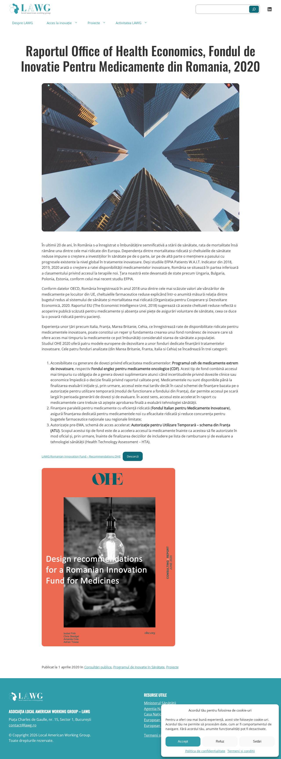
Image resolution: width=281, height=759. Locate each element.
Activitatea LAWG (128, 22)
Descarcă (133, 456)
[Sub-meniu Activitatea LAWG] (146, 22)
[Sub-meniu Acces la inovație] (76, 22)
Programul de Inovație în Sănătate (138, 667)
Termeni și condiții (241, 751)
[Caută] (254, 9)
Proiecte (94, 22)
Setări (257, 741)
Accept (183, 741)
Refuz (220, 741)
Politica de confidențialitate (205, 751)
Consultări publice (98, 667)
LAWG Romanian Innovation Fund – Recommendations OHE (81, 456)
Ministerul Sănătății (160, 703)
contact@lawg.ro (22, 725)
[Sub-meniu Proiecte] (104, 22)
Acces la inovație (59, 22)
